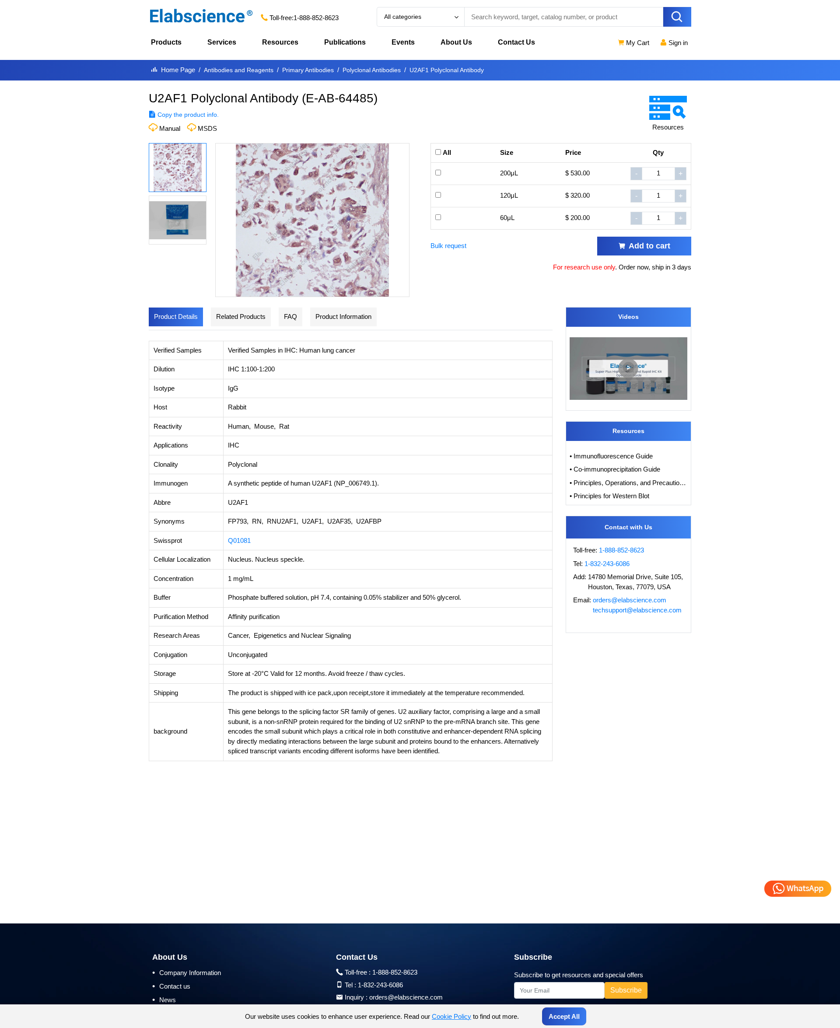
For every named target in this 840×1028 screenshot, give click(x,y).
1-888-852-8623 (316, 17)
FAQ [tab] (290, 316)
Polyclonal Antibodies (372, 69)
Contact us (171, 986)
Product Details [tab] (176, 316)
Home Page (178, 69)
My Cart (636, 42)
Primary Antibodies (308, 69)
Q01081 (239, 540)
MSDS (207, 128)
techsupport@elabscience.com (637, 610)
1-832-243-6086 (607, 563)
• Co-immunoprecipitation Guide (615, 469)
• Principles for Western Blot (609, 496)
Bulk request (448, 245)
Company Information (186, 972)
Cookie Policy (451, 1016)
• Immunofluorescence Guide (611, 456)
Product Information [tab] (343, 316)
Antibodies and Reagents (238, 69)
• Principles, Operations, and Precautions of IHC (629, 482)
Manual (169, 128)
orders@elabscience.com (629, 600)
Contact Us (516, 42)
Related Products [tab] (241, 316)
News (164, 999)
